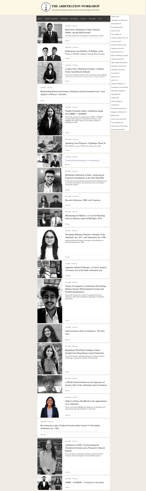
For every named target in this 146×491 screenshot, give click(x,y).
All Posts (39, 18)
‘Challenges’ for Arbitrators (51, 18)
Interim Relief (64, 18)
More (100, 18)
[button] (108, 19)
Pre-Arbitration (74, 18)
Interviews (83, 18)
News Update (92, 18)
